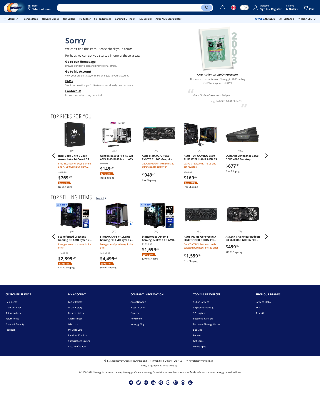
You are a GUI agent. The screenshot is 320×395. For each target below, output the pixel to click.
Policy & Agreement (151, 365)
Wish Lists (73, 324)
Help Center (12, 301)
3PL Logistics (199, 313)
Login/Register (75, 301)
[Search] (206, 7)
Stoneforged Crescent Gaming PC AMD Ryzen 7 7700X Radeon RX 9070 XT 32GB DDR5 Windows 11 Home (74, 238)
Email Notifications (77, 335)
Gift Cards (198, 340)
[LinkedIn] (153, 382)
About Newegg (138, 301)
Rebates (197, 335)
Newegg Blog (137, 324)
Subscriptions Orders (79, 340)
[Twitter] (138, 382)
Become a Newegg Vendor (207, 324)
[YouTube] (168, 382)
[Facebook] (131, 382)
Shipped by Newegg (203, 307)
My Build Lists (75, 329)
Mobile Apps (199, 346)
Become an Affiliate (203, 318)
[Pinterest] (160, 382)
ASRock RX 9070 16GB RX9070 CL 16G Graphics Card (157, 157)
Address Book (75, 318)
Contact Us (73, 91)
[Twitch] (175, 382)
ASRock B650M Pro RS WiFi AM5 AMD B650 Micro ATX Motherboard (117, 157)
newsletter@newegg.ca (201, 360)
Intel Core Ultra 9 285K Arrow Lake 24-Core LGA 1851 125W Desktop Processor (73, 157)
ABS (258, 307)
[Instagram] (145, 382)
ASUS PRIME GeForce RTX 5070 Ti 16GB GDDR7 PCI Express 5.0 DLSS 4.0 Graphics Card (200, 238)
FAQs (69, 81)
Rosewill (260, 313)
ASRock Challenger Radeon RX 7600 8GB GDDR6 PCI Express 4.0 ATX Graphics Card (243, 238)
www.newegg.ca (218, 372)
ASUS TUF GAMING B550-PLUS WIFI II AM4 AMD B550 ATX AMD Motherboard (202, 157)
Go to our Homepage (80, 62)
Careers (135, 313)
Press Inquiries (138, 307)
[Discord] (183, 382)
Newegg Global (263, 301)
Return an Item (13, 313)
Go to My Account (78, 71)
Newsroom (136, 318)
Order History (75, 307)
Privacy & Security (15, 324)
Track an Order (13, 307)
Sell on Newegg (201, 301)
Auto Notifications (77, 346)
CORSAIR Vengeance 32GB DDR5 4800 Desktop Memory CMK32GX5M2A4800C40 (242, 157)
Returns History (76, 313)
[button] (39, 7)
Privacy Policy (170, 365)
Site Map (197, 329)
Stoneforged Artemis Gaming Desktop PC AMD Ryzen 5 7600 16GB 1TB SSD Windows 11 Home (159, 238)
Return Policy (12, 318)
